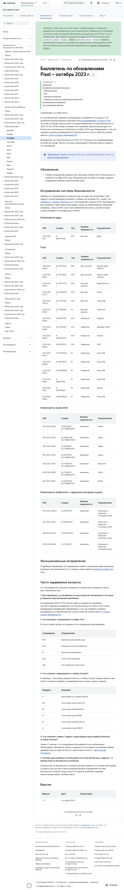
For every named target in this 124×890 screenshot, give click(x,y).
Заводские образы (42, 864)
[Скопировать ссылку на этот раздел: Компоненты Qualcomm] (70, 408)
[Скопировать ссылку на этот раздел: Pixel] (48, 247)
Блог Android (70, 854)
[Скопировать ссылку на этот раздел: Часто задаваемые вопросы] (83, 582)
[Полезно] (110, 60)
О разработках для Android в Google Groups (76, 869)
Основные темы (66, 16)
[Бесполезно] (114, 60)
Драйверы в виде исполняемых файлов (47, 869)
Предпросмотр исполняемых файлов (46, 859)
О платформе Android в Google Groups (74, 863)
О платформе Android (44, 882)
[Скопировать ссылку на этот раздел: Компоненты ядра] (63, 217)
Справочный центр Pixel (103, 850)
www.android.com (101, 854)
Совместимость (86, 16)
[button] (14, 38)
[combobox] (75, 3)
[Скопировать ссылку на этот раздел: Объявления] (60, 169)
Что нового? (8, 16)
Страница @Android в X (74, 846)
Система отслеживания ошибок (107, 866)
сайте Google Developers (58, 157)
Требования (40, 850)
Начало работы (26, 16)
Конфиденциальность (46, 886)
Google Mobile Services (103, 858)
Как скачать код (41, 854)
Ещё (45, 3)
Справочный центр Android (105, 846)
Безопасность (46, 16)
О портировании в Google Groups (78, 873)
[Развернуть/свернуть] (55, 82)
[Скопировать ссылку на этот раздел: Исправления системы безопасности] (97, 191)
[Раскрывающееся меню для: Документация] (37, 3)
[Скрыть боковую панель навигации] (29, 885)
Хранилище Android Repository (47, 846)
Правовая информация (78, 882)
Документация (27, 3)
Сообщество (61, 882)
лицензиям (85, 825)
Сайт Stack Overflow (102, 862)
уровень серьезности (62, 202)
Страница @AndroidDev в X (76, 850)
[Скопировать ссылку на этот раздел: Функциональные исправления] (87, 561)
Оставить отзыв (63, 886)
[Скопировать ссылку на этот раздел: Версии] (53, 784)
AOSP (42, 60)
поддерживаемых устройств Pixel (95, 121)
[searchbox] (16, 23)
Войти (118, 3)
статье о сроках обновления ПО (62, 135)
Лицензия (94, 882)
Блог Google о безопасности (76, 858)
